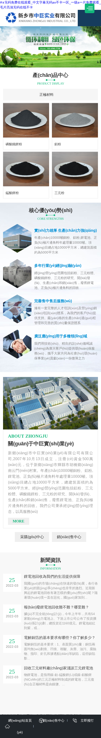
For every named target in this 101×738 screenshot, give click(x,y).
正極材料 (46, 95)
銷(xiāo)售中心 (69, 537)
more (18, 521)
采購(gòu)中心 (32, 537)
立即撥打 (87, 720)
